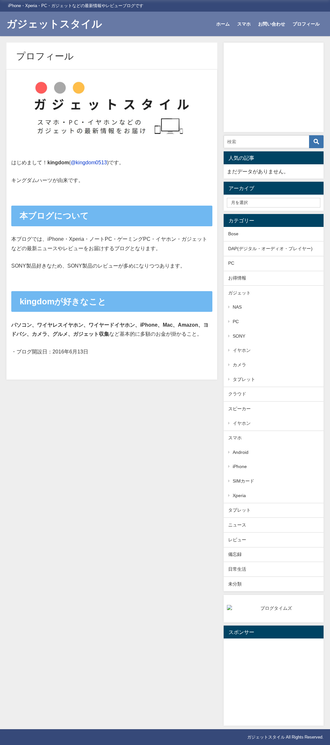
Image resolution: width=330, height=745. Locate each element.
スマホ (244, 24)
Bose (233, 233)
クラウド (237, 394)
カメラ (239, 364)
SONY (239, 336)
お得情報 (237, 278)
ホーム (223, 24)
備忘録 (235, 554)
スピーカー (239, 408)
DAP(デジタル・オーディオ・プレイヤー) (270, 248)
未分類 (235, 584)
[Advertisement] (275, 86)
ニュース (237, 525)
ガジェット (239, 293)
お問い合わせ (271, 24)
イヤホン (242, 350)
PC (231, 263)
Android (240, 452)
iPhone (240, 466)
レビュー (237, 539)
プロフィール (306, 24)
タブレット (244, 379)
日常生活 (237, 569)
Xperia (239, 495)
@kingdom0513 (89, 162)
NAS (237, 307)
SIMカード (243, 481)
